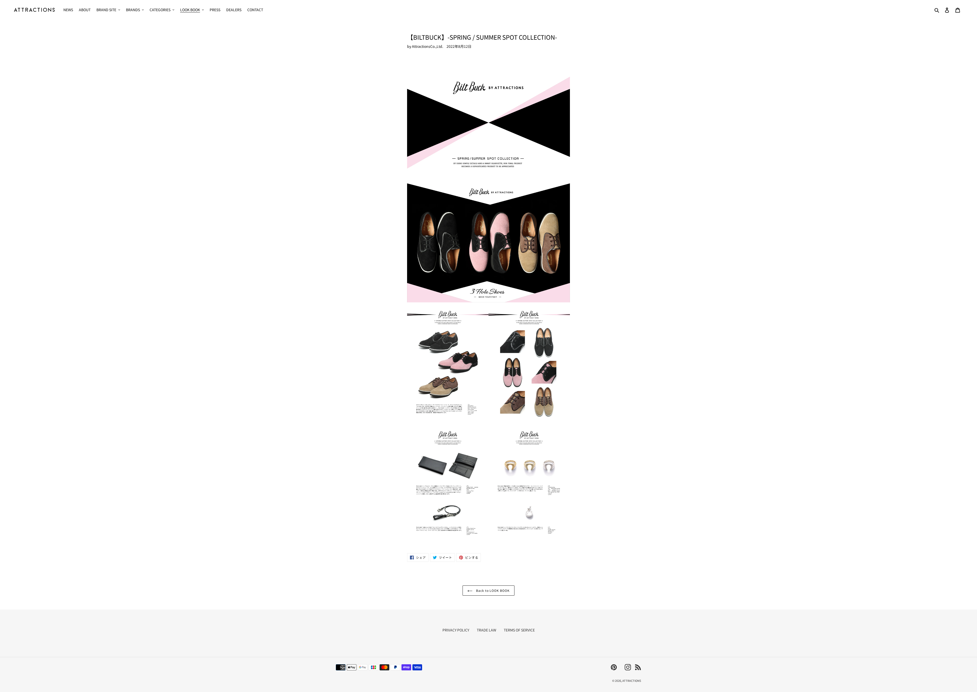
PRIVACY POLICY (455, 629)
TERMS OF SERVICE (519, 629)
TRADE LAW (486, 629)
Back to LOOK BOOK (492, 590)
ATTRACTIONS (631, 681)
